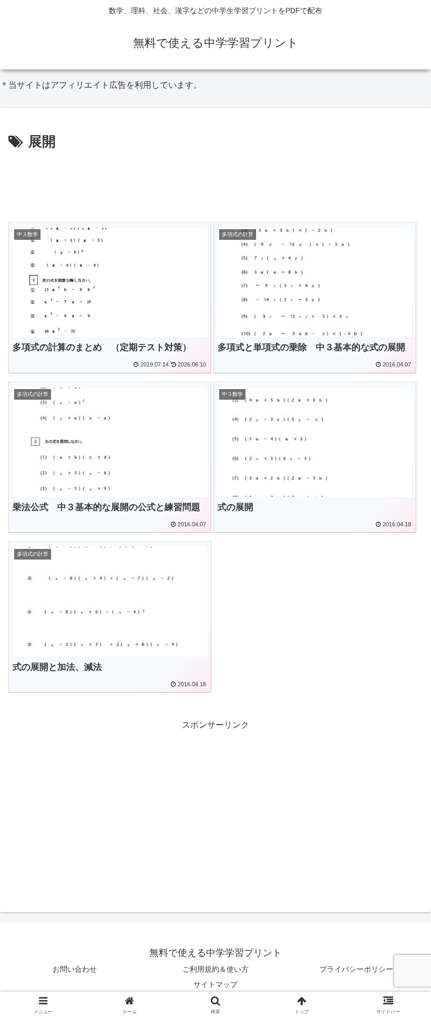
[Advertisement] (215, 183)
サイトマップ (215, 984)
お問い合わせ (75, 969)
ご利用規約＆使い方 (215, 969)
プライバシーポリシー (356, 969)
